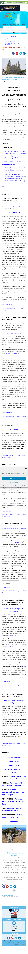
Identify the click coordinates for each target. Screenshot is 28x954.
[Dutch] (17, 47)
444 (25, 398)
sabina (20, 880)
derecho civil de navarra (17, 860)
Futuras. (10, 785)
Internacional (13, 817)
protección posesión (12, 880)
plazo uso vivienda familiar (17, 877)
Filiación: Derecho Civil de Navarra (15, 151)
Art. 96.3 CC (9, 646)
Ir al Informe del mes (7, 304)
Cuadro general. (16, 776)
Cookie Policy (6, 485)
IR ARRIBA (14, 822)
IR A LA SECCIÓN (14, 757)
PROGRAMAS (14, 765)
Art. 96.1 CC (12, 635)
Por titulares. (6, 801)
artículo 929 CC (14, 543)
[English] (6, 47)
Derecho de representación (13, 174)
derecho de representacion (11, 863)
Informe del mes (6, 511)
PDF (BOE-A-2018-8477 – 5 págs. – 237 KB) (14, 591)
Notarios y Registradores (14, 24)
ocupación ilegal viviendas (17, 872)
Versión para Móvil (14, 905)
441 (21, 370)
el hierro (22, 863)
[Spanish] (3, 47)
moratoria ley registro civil (10, 870)
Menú (14, 32)
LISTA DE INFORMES (14, 761)
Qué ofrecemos (12, 808)
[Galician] (22, 47)
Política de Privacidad (14, 485)
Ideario (16, 811)
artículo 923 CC (16, 541)
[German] (11, 47)
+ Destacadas (13, 779)
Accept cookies (14, 478)
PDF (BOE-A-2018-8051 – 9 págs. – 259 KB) (14, 685)
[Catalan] (3, 49)
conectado (16, 896)
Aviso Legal (22, 485)
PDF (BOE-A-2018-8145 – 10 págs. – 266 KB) (14, 743)
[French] (9, 47)
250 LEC (16, 353)
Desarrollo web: (20, 944)
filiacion (6, 865)
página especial (9, 412)
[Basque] (25, 47)
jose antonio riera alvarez (18, 867)
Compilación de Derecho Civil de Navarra (15, 207)
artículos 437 (9, 353)
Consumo (17, 785)
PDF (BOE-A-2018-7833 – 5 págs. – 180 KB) (14, 416)
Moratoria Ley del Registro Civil (14, 158)
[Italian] (14, 47)
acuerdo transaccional (11, 858)
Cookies (20, 942)
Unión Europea (7, 795)
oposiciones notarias (10, 875)
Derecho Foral (19, 792)
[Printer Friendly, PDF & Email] (14, 849)
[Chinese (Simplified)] (19, 47)
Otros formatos (10, 310)
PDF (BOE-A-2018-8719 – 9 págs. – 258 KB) (14, 514)
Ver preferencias (14, 482)
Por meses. (19, 799)
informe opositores (15, 865)
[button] (25, 468)
